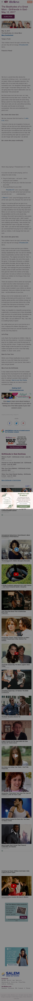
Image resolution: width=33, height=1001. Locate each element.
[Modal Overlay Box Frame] (16, 500)
